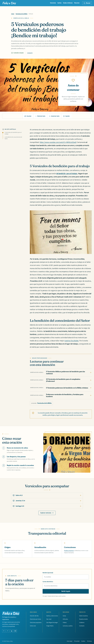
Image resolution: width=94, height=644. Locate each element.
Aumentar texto (55, 116)
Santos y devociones (52, 616)
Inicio (12, 14)
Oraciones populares (35, 622)
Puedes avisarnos (69, 551)
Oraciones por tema (35, 619)
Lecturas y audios (68, 626)
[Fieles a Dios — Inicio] (9, 3)
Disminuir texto (41, 116)
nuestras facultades (71, 341)
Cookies (83, 641)
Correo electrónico (48, 582)
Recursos (76, 3)
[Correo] (15, 631)
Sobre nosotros (83, 616)
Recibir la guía (65, 591)
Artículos (65, 619)
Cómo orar (33, 626)
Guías (64, 616)
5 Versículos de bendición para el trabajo (13, 133)
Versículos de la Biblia (21, 14)
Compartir (30, 53)
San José (48, 619)
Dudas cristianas (68, 3)
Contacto (81, 626)
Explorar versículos (45, 513)
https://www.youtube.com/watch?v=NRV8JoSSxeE (58, 142)
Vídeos (65, 622)
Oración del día (34, 616)
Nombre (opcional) (48, 573)
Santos (59, 3)
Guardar (67, 116)
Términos (89, 641)
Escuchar (29, 116)
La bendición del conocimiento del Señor (13, 138)
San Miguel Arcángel (52, 622)
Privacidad (76, 641)
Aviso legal (69, 641)
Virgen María (49, 626)
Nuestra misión (83, 619)
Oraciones (53, 3)
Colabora (81, 622)
